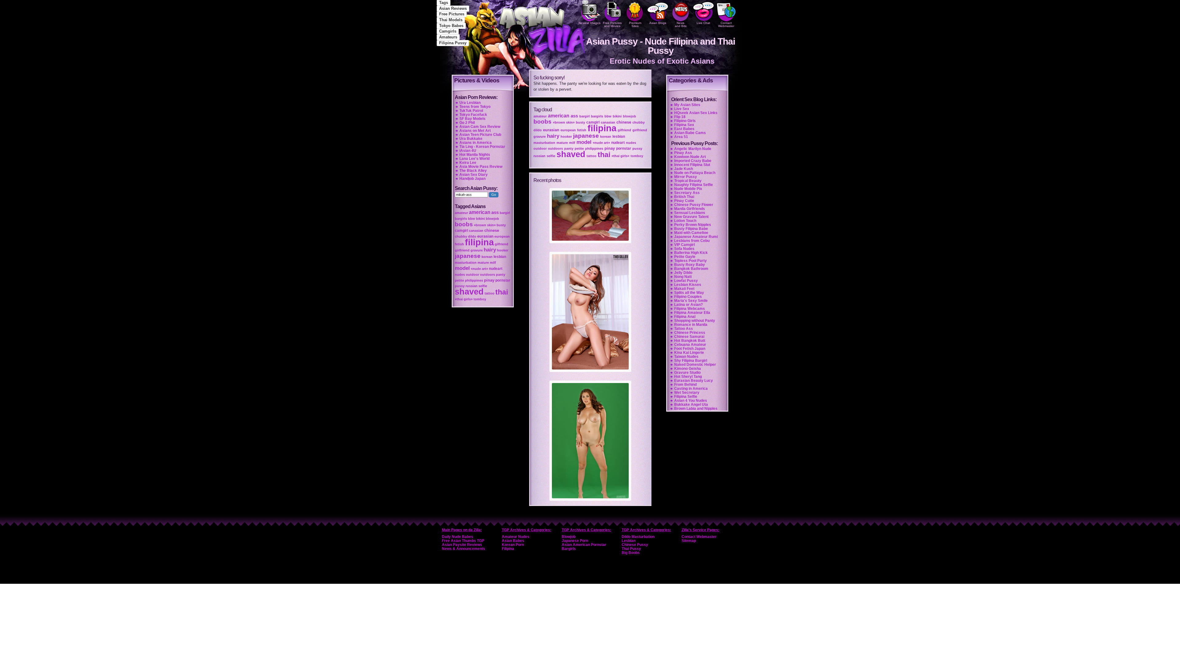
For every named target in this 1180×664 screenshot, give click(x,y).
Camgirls (447, 31)
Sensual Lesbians (689, 213)
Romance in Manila (690, 324)
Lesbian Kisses (687, 285)
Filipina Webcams (689, 308)
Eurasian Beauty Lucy (693, 380)
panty (568, 148)
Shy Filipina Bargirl (690, 360)
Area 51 (681, 137)
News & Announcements (463, 549)
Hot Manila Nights (474, 154)
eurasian (551, 130)
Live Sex (681, 109)
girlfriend (639, 130)
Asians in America (475, 142)
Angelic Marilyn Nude (692, 149)
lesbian (618, 136)
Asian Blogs (657, 23)
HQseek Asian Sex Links (696, 113)
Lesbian (628, 541)
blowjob (629, 116)
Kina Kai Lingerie (689, 352)
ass (574, 115)
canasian (608, 122)
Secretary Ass (687, 193)
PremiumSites (635, 24)
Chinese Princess (689, 332)
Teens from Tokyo (474, 107)
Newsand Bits (680, 24)
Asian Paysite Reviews (462, 545)
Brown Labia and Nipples (696, 408)
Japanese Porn (575, 541)
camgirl (593, 122)
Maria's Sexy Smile (691, 300)
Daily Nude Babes (457, 537)
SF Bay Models (472, 119)
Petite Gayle (684, 257)
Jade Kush (683, 169)
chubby (638, 122)
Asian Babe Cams (690, 133)
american (558, 115)
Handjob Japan (472, 178)
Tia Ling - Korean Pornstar (482, 146)
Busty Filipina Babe (691, 229)
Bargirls (569, 549)
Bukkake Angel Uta (691, 404)
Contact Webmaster (726, 24)
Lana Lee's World (474, 158)
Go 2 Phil (467, 123)
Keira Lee (467, 162)
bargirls (597, 116)
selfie (551, 156)
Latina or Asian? (688, 304)
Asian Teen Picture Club (480, 134)
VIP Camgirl (684, 245)
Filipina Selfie (685, 396)
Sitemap (689, 541)
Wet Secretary (686, 392)
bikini (617, 116)
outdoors (555, 148)
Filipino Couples (688, 296)
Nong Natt (683, 277)
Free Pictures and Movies (612, 24)
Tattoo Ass (683, 328)
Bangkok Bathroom (691, 269)
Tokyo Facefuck (473, 115)
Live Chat (703, 23)
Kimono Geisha (687, 368)
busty (580, 122)
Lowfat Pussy (686, 281)
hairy (553, 136)
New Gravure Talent (691, 217)
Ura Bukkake (470, 138)
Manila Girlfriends (689, 209)
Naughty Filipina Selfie (693, 185)
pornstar (623, 148)
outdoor (540, 148)
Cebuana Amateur (690, 344)
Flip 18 (680, 117)
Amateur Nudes (515, 537)
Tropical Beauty (688, 181)
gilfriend (624, 130)
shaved (571, 154)
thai (604, 155)
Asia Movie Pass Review (480, 166)
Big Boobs (631, 553)
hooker (566, 136)
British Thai (684, 197)
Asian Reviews (453, 8)
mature (562, 142)
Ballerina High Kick (691, 253)
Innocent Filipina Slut (692, 165)
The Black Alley (473, 170)
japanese (586, 135)
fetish (581, 130)
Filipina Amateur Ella (692, 312)
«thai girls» (620, 156)
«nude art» (601, 142)
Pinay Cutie (684, 201)
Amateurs (448, 37)
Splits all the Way (689, 292)
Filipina (508, 549)
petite (579, 148)
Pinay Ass (683, 153)
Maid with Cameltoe (691, 233)
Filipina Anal (684, 316)
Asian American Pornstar (584, 545)
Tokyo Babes (451, 25)
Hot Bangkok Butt (689, 340)
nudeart (618, 142)
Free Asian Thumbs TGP (463, 541)
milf (572, 142)
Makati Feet (684, 289)
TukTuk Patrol (471, 111)
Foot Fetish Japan (689, 348)
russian (539, 156)
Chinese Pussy (635, 545)
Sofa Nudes (684, 249)
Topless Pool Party (690, 261)
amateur (540, 116)
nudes (631, 142)
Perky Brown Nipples (692, 225)
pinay (609, 148)
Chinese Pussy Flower (693, 205)
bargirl (584, 116)
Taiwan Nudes (686, 356)
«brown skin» (564, 122)
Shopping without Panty (694, 320)
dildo (537, 130)
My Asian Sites (687, 105)
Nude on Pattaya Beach (694, 173)
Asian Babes (513, 541)
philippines (594, 148)
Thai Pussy (631, 549)
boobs (542, 121)
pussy (637, 148)
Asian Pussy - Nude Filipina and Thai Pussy (660, 46)
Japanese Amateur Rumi (696, 237)
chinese (623, 122)
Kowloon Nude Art (690, 157)
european (568, 130)
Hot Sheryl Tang (688, 376)
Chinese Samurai (689, 336)
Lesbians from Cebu (692, 241)
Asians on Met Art (475, 130)
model (584, 142)
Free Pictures (451, 14)
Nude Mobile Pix (688, 189)
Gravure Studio (687, 372)
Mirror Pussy (685, 177)
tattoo (591, 156)
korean (605, 136)
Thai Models (450, 20)
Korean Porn (513, 545)
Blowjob (569, 537)
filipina (602, 128)
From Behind (685, 384)
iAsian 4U (467, 150)
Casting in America (691, 388)
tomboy (637, 156)
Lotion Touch (685, 221)
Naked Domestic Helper (695, 364)
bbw (608, 116)
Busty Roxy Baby (689, 265)
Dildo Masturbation (638, 537)
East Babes (684, 129)
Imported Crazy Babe (692, 161)
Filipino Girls (685, 121)
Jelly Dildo (683, 273)
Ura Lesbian (470, 103)
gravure (539, 136)
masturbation (544, 142)
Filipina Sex (684, 125)
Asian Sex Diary (473, 174)
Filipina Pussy (452, 43)
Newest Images (589, 23)
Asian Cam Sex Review (479, 126)
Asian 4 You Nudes (690, 400)
